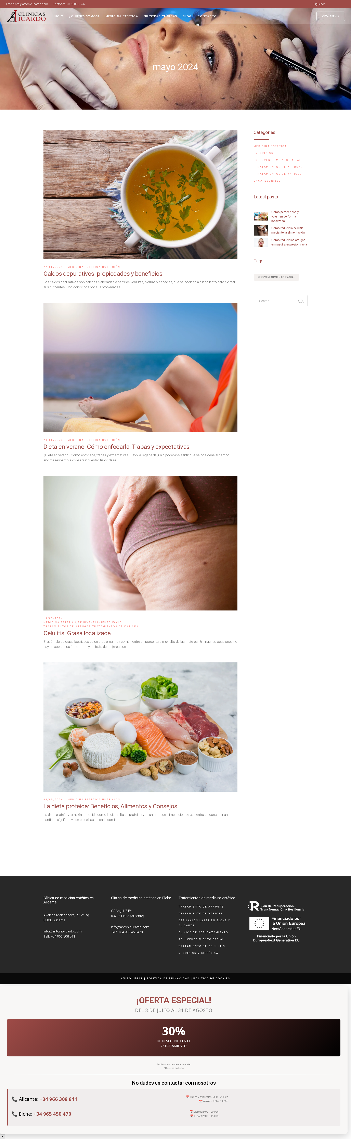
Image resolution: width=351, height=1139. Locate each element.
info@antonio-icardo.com (31, 4)
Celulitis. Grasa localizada (77, 633)
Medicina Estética (84, 267)
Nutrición (111, 267)
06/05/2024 (53, 799)
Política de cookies (211, 978)
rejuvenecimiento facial (276, 277)
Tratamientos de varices (115, 626)
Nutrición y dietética (198, 953)
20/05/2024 (53, 440)
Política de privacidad (168, 978)
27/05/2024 (53, 267)
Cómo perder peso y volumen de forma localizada (285, 216)
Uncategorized (267, 180)
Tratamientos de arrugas (67, 626)
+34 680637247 (75, 4)
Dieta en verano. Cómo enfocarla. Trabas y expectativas (116, 446)
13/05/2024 (53, 618)
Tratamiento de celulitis (202, 946)
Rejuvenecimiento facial (101, 622)
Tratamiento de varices (201, 913)
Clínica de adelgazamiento (203, 932)
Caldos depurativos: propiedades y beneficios (102, 273)
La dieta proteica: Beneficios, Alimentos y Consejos (110, 806)
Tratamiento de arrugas (201, 906)
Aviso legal (132, 978)
